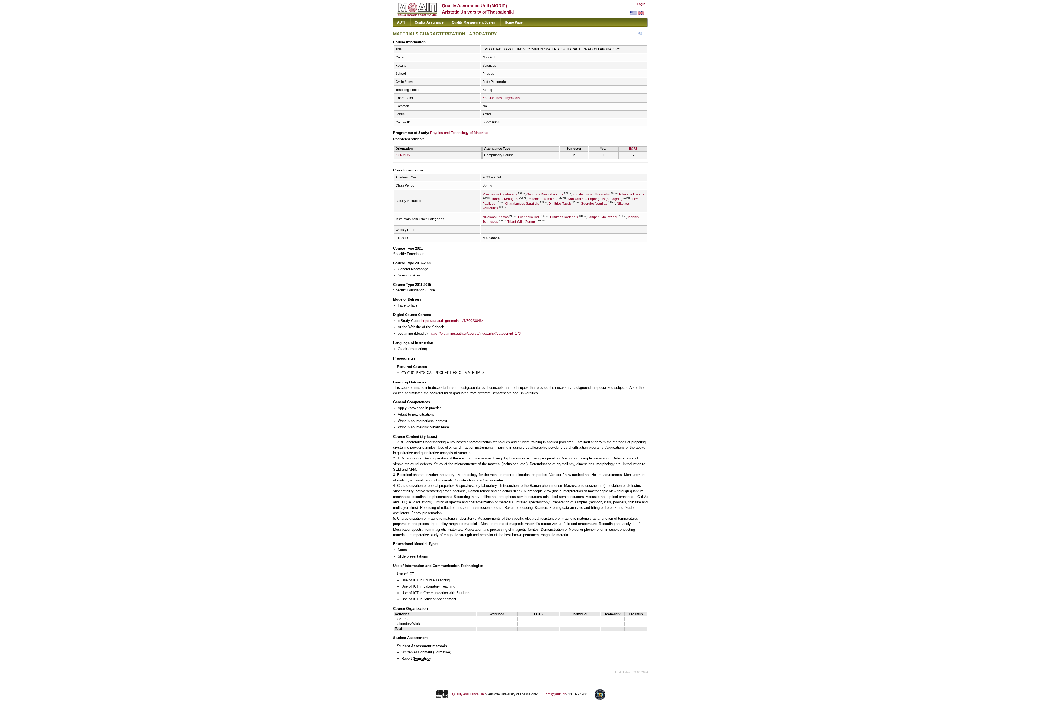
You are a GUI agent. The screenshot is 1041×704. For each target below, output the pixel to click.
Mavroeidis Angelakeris (500, 194)
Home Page (514, 22)
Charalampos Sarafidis (522, 204)
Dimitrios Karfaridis (564, 217)
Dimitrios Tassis (559, 204)
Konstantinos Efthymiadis (501, 98)
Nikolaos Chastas (496, 217)
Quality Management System (474, 22)
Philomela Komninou (543, 199)
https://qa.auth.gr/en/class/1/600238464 (452, 321)
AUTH (401, 22)
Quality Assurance (429, 22)
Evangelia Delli (529, 217)
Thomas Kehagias (504, 199)
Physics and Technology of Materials (459, 133)
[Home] (417, 15)
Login (641, 4)
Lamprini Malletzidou (602, 217)
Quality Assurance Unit (469, 694)
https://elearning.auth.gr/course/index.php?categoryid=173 (475, 333)
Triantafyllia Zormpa (522, 222)
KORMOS (403, 155)
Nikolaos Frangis (631, 194)
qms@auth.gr (556, 694)
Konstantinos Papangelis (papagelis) (595, 199)
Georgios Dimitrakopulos (544, 194)
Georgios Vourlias (594, 204)
